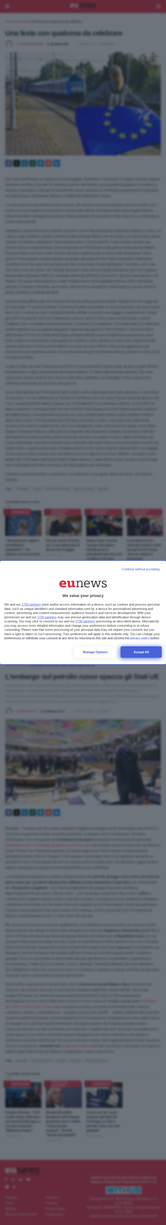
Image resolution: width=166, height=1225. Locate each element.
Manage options (95, 652)
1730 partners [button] (31, 604)
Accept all (141, 652)
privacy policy (140, 638)
